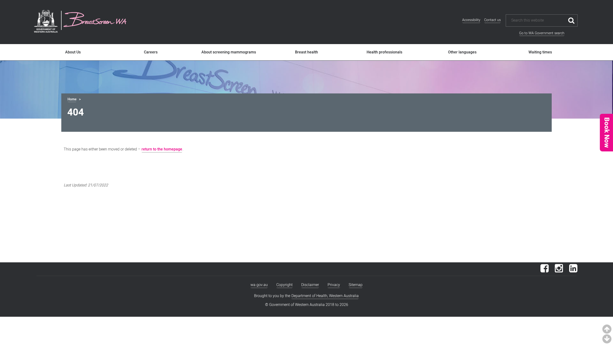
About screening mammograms (228, 52)
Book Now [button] (606, 132)
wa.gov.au (259, 285)
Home (72, 99)
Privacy (334, 285)
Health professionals (384, 52)
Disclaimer (310, 285)
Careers (151, 52)
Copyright (284, 285)
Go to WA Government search (541, 33)
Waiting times (540, 52)
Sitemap (356, 285)
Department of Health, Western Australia (325, 296)
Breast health (306, 52)
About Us (73, 52)
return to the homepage (162, 149)
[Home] (95, 20)
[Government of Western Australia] (46, 22)
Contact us (492, 20)
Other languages (462, 52)
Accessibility (471, 20)
